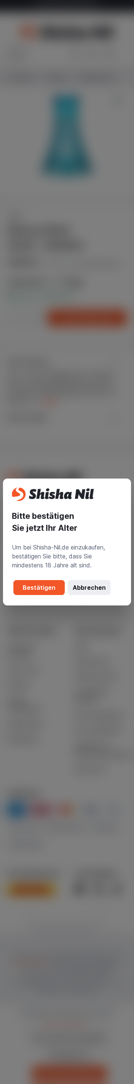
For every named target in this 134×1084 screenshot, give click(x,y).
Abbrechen (89, 587)
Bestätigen (39, 587)
